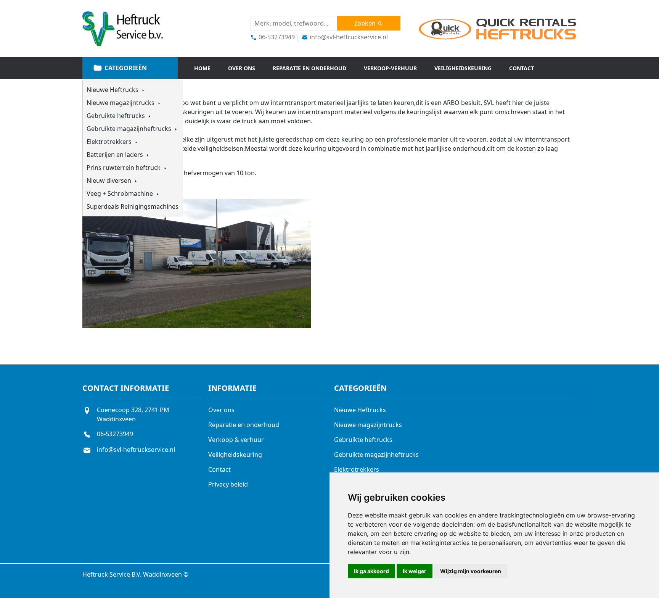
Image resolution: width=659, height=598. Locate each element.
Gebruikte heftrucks (116, 115)
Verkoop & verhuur (236, 439)
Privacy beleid (228, 484)
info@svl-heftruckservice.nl (348, 37)
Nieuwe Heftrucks (113, 89)
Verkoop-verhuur (390, 68)
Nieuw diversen (110, 180)
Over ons (241, 68)
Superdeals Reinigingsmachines (132, 206)
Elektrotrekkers (110, 141)
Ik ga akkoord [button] (371, 571)
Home (202, 68)
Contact (521, 68)
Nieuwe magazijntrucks (121, 102)
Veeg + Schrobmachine (120, 193)
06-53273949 (276, 37)
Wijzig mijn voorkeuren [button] (470, 571)
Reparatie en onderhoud (309, 68)
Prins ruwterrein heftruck (124, 167)
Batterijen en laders (116, 154)
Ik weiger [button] (414, 571)
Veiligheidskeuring (463, 68)
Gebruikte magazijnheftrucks (130, 128)
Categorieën (125, 68)
